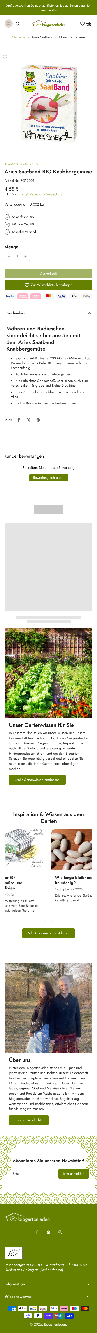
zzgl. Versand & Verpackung (42, 194)
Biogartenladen (55, 1324)
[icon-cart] (87, 23)
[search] (18, 23)
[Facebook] (37, 1232)
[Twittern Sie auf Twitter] (28, 420)
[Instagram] (60, 1232)
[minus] (9, 256)
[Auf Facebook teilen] (18, 420)
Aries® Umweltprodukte (21, 164)
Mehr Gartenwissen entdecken (48, 933)
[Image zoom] (48, 100)
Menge (11, 247)
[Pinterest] (48, 1232)
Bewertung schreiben (48, 477)
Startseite (18, 37)
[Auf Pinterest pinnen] (38, 420)
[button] (48, 273)
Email (16, 1173)
